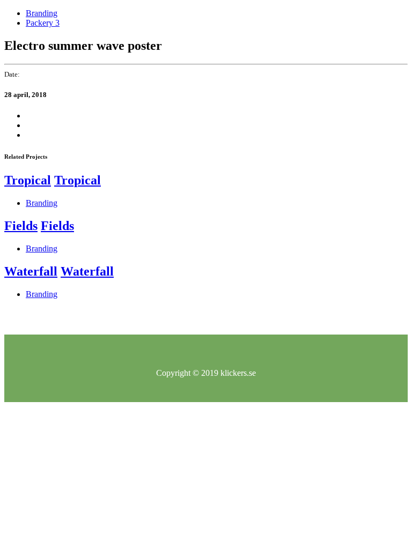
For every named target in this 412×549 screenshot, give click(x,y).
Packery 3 (43, 22)
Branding (41, 13)
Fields (21, 226)
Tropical (27, 180)
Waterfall (30, 271)
